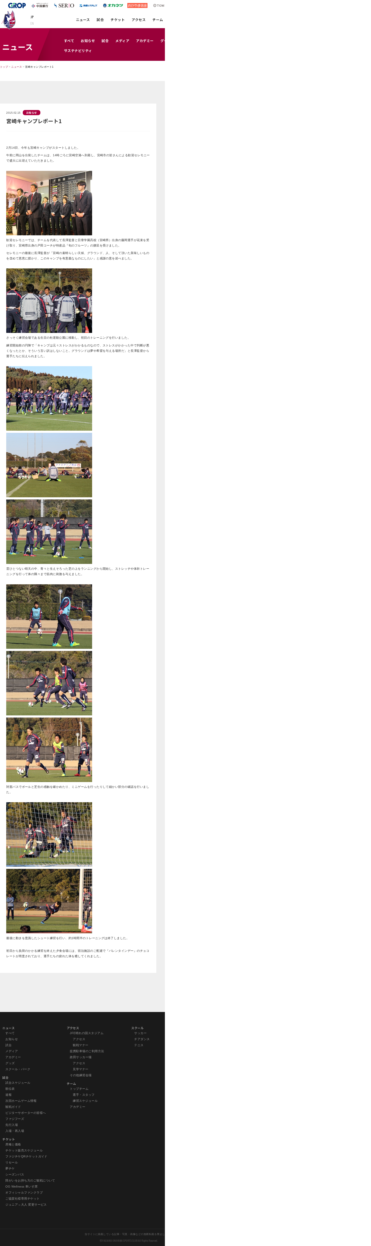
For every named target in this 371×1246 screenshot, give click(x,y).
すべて (69, 40)
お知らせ (88, 40)
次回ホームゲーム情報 (20, 1100)
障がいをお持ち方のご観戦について (30, 1180)
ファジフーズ (14, 1118)
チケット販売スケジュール (24, 1150)
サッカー (140, 1033)
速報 (8, 1094)
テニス (138, 1045)
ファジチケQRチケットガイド (26, 1156)
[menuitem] (83, 21)
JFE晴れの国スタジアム (86, 1033)
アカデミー (145, 40)
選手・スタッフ (83, 1094)
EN (32, 23)
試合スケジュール (17, 1082)
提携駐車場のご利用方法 (87, 1051)
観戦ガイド (13, 1106)
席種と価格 (13, 1144)
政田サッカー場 (80, 1057)
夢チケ (10, 1168)
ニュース (83, 19)
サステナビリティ (78, 50)
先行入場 (11, 1125)
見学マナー (80, 1069)
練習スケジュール (85, 1100)
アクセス (139, 19)
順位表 (10, 1088)
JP (32, 16)
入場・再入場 (14, 1131)
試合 (100, 19)
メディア (122, 40)
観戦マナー (80, 1045)
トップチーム (79, 1088)
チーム (157, 19)
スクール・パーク (17, 1069)
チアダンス (142, 1039)
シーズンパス (14, 1174)
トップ (4, 66)
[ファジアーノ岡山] (9, 19)
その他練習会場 (80, 1075)
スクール (137, 1028)
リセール (11, 1162)
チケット (118, 19)
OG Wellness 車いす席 (21, 1186)
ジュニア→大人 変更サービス (26, 1204)
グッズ (10, 1063)
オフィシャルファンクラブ (24, 1192)
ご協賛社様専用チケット (22, 1198)
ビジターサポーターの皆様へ (25, 1112)
